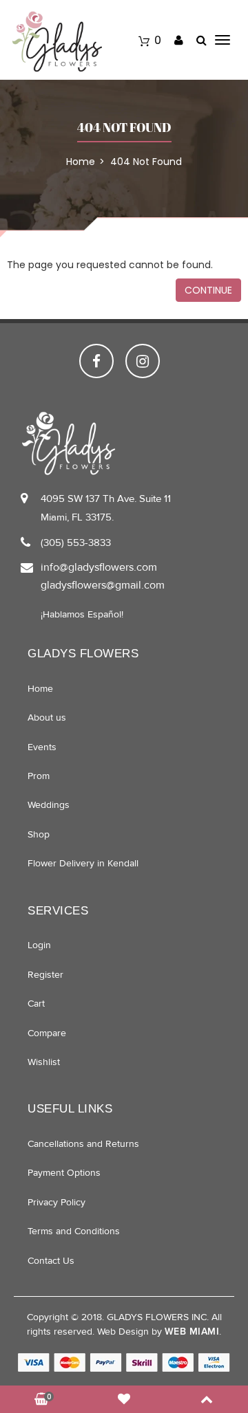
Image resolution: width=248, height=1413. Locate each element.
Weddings (49, 805)
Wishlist (44, 1062)
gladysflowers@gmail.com (103, 585)
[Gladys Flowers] (56, 41)
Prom (39, 776)
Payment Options (64, 1173)
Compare (47, 1033)
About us (47, 717)
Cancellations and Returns (83, 1144)
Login (39, 945)
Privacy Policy (56, 1202)
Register (45, 975)
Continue (208, 290)
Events (42, 747)
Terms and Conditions (74, 1231)
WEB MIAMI (192, 1331)
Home (40, 688)
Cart (36, 1003)
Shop (39, 834)
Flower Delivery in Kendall (83, 863)
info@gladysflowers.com (99, 567)
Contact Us (51, 1261)
